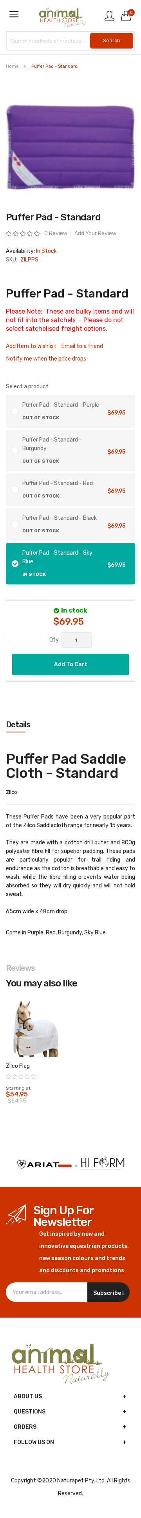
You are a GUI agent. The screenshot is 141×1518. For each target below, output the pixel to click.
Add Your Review (95, 233)
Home (12, 66)
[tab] (70, 724)
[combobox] (70, 40)
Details (18, 724)
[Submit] (111, 41)
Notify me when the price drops (46, 358)
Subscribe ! (108, 1293)
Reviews (20, 968)
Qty (54, 639)
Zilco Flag (18, 1066)
